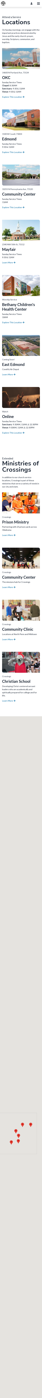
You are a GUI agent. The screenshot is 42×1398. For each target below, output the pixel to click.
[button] (15, 1131)
